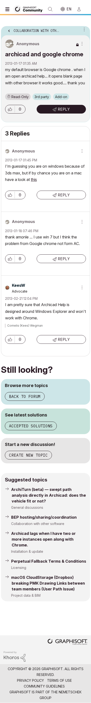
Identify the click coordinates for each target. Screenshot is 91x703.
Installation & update (27, 551)
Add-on (61, 97)
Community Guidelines (44, 686)
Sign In (81, 9)
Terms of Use (59, 680)
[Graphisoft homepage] (67, 642)
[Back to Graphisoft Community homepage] (29, 9)
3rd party (41, 97)
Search (50, 9)
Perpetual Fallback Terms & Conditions (48, 561)
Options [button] (83, 29)
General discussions (27, 507)
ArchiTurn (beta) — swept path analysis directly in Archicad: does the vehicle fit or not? (48, 495)
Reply (64, 109)
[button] (10, 109)
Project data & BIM (26, 595)
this (34, 179)
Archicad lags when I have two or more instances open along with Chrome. (43, 539)
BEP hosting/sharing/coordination (44, 517)
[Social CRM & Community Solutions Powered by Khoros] (14, 656)
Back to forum (25, 396)
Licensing (18, 568)
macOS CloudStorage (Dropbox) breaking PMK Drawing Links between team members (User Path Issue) (48, 583)
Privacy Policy (30, 680)
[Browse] (8, 9)
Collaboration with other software (37, 524)
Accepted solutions (31, 425)
